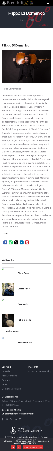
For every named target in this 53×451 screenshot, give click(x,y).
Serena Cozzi (24, 304)
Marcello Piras (25, 342)
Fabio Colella (24, 319)
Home (22, 19)
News (4, 384)
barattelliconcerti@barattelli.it (19, 413)
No (19, 447)
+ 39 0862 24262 (13, 410)
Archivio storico (9, 375)
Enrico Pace (24, 288)
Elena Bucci (23, 273)
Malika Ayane (12, 331)
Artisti (31, 19)
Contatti (6, 380)
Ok (13, 447)
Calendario (7, 371)
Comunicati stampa (11, 388)
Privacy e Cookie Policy (39, 371)
